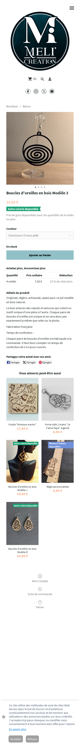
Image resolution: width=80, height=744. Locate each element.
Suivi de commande (40, 594)
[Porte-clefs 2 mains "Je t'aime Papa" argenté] (57, 399)
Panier (40, 607)
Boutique (12, 106)
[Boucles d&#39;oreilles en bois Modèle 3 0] (40, 148)
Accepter (15, 739)
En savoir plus (17, 729)
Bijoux (27, 106)
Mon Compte (40, 581)
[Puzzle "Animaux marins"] (22, 399)
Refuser (32, 739)
